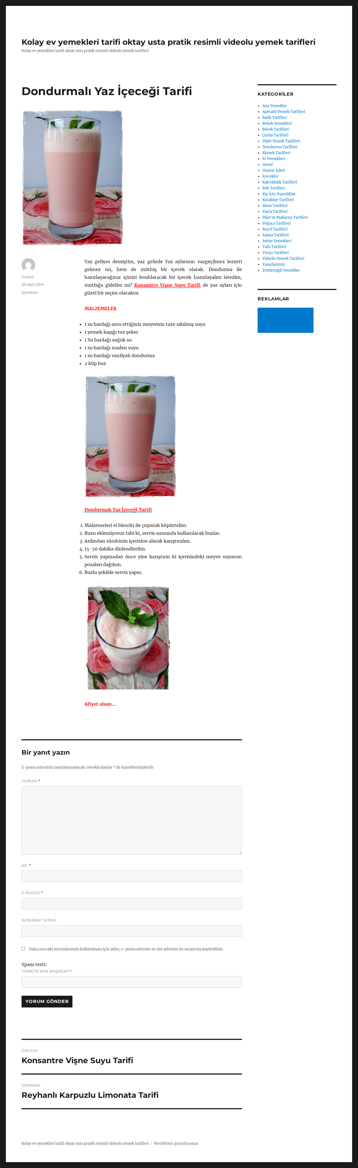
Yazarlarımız (273, 264)
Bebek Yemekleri (277, 123)
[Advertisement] (287, 320)
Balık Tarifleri (274, 117)
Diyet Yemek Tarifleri (281, 141)
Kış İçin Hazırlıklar (279, 194)
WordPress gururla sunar (176, 1143)
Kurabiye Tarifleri (278, 199)
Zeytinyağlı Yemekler (281, 270)
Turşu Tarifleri (275, 252)
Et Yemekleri (273, 158)
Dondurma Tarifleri (279, 147)
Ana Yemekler (274, 105)
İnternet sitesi (39, 920)
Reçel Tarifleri (275, 229)
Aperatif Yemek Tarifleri (283, 111)
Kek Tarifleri (273, 188)
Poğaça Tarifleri (276, 223)
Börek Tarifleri (275, 129)
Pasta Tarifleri (275, 211)
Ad (26, 865)
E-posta (32, 893)
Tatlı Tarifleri (274, 246)
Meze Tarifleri (275, 205)
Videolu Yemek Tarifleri (283, 258)
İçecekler (30, 292)
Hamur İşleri (273, 170)
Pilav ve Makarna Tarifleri (285, 217)
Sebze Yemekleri (276, 241)
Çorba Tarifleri (275, 135)
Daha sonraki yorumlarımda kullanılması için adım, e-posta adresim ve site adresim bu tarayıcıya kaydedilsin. (126, 949)
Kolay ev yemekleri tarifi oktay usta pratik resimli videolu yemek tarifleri (168, 42)
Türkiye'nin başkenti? (47, 971)
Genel (267, 164)
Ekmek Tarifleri (276, 152)
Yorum (31, 781)
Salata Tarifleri (275, 235)
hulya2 (28, 276)
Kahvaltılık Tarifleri (279, 182)
